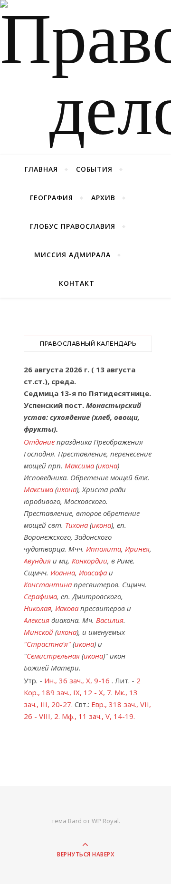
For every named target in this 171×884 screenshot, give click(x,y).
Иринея (137, 549)
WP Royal (105, 820)
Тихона (76, 525)
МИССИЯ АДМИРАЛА (72, 254)
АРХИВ (103, 197)
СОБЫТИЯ (94, 169)
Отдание (39, 442)
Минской (38, 632)
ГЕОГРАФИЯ (51, 197)
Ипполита (103, 549)
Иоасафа (93, 572)
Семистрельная (53, 656)
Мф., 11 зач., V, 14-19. (98, 716)
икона (107, 465)
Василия (110, 620)
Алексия (36, 620)
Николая (37, 608)
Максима (79, 465)
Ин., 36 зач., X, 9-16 (77, 680)
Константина (48, 584)
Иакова (66, 608)
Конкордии (89, 560)
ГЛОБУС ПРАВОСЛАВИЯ (72, 226)
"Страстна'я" (47, 644)
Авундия (37, 560)
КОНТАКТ (77, 283)
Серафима (40, 596)
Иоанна (62, 572)
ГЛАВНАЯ (41, 169)
